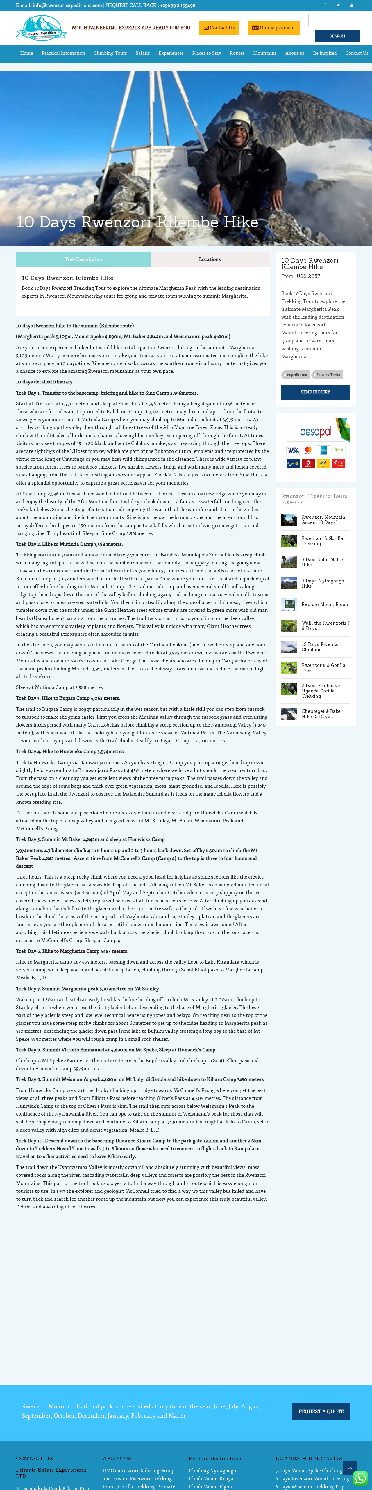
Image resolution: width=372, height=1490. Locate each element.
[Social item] (325, 5)
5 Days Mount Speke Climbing (309, 1471)
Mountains (265, 53)
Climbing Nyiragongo (212, 1471)
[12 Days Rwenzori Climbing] (289, 647)
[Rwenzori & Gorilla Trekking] (289, 541)
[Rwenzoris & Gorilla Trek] (289, 668)
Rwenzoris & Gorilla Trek (324, 667)
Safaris (143, 53)
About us (295, 53)
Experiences (171, 53)
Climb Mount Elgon (210, 1487)
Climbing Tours (110, 53)
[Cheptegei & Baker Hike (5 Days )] (289, 714)
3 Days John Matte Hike (322, 562)
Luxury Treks (328, 374)
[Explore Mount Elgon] (289, 604)
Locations (210, 259)
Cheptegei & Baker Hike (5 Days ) (322, 713)
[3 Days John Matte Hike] (289, 562)
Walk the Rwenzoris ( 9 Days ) (326, 625)
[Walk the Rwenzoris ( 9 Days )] (289, 626)
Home (26, 53)
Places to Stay (206, 53)
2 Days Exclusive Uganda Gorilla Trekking (321, 691)
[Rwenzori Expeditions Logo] (41, 40)
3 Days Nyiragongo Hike (323, 583)
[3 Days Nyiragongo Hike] (289, 583)
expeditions (297, 374)
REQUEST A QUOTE (321, 1411)
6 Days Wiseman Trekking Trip (310, 1487)
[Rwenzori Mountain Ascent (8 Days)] (289, 520)
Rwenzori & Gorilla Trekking (322, 540)
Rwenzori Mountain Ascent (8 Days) (323, 519)
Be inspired (325, 53)
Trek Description (83, 259)
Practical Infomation (63, 53)
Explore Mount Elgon (325, 604)
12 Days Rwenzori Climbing (322, 646)
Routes (237, 53)
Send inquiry (315, 392)
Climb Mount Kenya (211, 1478)
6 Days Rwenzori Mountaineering (312, 1478)
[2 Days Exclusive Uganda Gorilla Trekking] (289, 691)
